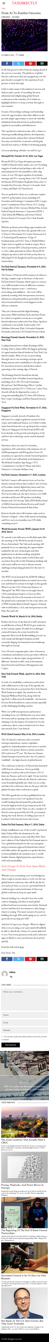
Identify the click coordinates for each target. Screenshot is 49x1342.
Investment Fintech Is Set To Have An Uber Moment (23, 1277)
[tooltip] (6, 64)
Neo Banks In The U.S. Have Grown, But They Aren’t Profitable (22, 1322)
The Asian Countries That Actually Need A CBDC (23, 1141)
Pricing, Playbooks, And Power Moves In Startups (22, 1186)
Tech (3, 8)
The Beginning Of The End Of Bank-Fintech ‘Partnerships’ (24, 1232)
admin (21, 55)
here (22, 947)
